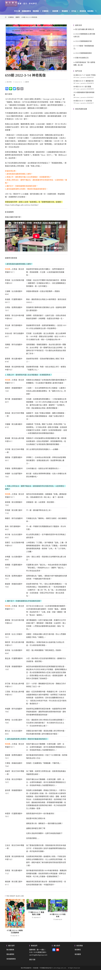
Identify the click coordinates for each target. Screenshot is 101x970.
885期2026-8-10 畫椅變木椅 (83, 81)
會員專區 (78, 950)
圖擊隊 (27, 82)
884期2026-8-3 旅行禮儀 (82, 87)
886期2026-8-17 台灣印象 (82, 101)
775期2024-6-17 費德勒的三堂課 (36, 913)
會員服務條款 (11, 959)
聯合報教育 (10, 950)
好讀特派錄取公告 (82, 58)
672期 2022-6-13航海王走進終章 (15, 931)
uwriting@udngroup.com (38, 955)
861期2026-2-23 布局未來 (58, 915)
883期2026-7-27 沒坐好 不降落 (84, 75)
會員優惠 (78, 954)
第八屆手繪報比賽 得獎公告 (84, 29)
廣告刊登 (32, 959)
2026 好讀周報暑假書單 (83, 53)
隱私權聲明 (10, 954)
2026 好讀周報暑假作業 (83, 41)
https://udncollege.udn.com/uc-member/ (21, 205)
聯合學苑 (9, 82)
